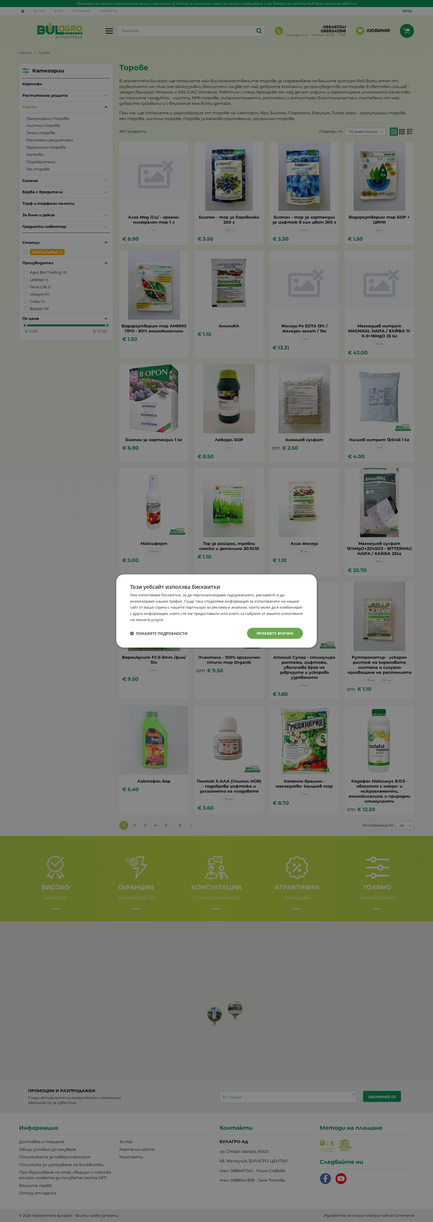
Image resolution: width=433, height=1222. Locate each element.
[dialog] (216, 611)
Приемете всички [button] (275, 633)
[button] (158, 633)
